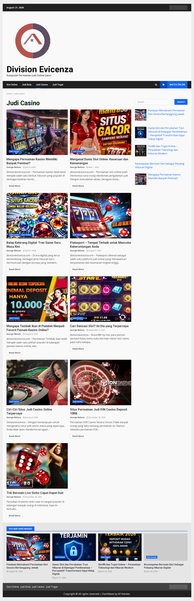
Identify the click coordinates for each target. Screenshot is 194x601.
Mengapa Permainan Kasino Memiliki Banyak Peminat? (37, 132)
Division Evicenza (40, 69)
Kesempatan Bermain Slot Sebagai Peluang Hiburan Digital (165, 547)
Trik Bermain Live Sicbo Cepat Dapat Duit (37, 466)
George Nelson (14, 167)
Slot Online (12, 84)
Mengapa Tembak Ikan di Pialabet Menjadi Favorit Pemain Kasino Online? (37, 299)
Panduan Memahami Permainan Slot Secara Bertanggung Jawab (28, 547)
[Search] (156, 85)
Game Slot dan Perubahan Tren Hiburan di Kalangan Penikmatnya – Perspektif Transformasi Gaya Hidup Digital (74, 547)
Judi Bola (26, 84)
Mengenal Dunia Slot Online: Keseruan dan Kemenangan (100, 132)
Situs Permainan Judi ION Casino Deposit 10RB (100, 382)
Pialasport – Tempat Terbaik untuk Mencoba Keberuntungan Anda (100, 215)
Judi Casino (42, 84)
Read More (14, 185)
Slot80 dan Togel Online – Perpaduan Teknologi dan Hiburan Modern (120, 547)
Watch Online (177, 84)
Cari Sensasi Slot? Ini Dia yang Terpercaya (100, 299)
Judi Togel (57, 84)
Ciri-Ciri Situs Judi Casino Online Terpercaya (37, 382)
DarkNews (108, 594)
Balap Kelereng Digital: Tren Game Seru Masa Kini (37, 215)
